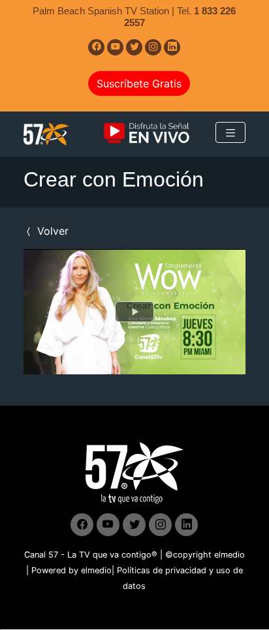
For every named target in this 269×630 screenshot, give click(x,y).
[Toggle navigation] (230, 132)
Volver (51, 230)
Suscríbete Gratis (139, 83)
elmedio (229, 555)
